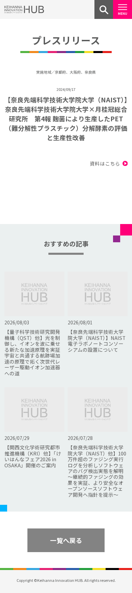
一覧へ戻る (66, 540)
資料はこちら (105, 163)
